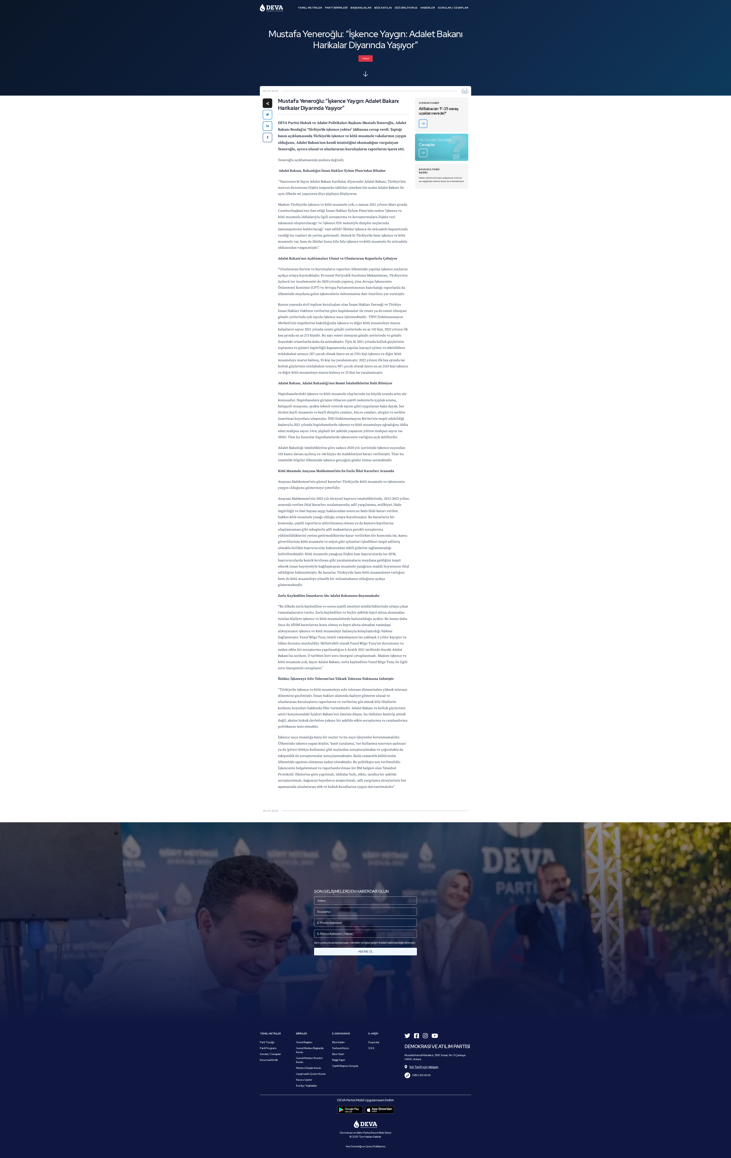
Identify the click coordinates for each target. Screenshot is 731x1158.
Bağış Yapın (338, 1060)
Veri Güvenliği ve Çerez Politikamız (365, 1146)
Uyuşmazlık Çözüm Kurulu (311, 1074)
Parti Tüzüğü (267, 1042)
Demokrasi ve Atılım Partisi (271, 7)
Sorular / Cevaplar (270, 1054)
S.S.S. (371, 1048)
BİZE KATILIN (383, 7)
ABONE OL (365, 951)
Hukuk (365, 58)
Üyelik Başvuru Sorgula (345, 1066)
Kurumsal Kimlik (269, 1060)
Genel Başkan (304, 1042)
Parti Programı (268, 1048)
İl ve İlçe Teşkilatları (306, 1085)
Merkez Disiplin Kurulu (308, 1068)
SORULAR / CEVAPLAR (453, 7)
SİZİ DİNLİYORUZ (406, 7)
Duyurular (373, 1042)
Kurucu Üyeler (304, 1079)
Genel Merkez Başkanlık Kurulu (309, 1050)
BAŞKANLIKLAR (360, 7)
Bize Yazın (338, 1054)
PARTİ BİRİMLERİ (336, 7)
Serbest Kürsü (340, 1048)
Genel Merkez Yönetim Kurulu (309, 1060)
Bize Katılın (338, 1042)
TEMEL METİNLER (310, 7)
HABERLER (427, 7)
